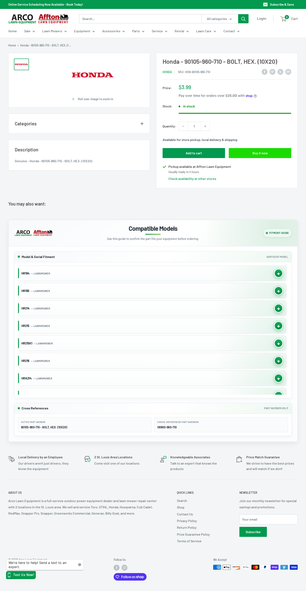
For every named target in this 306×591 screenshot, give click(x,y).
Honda (167, 72)
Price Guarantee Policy (193, 534)
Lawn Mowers (52, 31)
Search (182, 500)
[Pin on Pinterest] (272, 71)
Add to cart (194, 153)
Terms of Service (189, 541)
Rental (179, 31)
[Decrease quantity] (183, 126)
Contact (229, 31)
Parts (136, 31)
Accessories (111, 31)
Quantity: (169, 126)
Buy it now (260, 153)
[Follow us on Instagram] (124, 568)
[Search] (243, 18)
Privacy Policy (187, 521)
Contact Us (185, 514)
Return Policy (187, 527)
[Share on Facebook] (264, 71)
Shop (180, 507)
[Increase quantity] (205, 126)
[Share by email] (288, 71)
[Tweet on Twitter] (280, 71)
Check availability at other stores (192, 179)
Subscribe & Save (282, 4)
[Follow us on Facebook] (116, 568)
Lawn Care (203, 31)
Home (12, 31)
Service (157, 31)
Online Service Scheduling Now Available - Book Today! (45, 4)
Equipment (82, 31)
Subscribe (253, 532)
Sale (27, 31)
